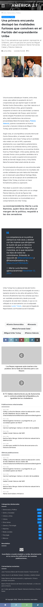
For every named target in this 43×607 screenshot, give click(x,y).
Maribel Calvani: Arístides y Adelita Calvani (27, 575)
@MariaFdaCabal (25, 258)
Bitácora (5, 538)
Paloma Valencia (32, 333)
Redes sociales (7, 532)
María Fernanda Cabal (21, 329)
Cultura (5, 519)
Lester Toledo (16, 306)
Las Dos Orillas (7, 51)
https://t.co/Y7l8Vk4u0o (17, 263)
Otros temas (7, 522)
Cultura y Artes (7, 516)
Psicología (6, 535)
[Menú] (3, 5)
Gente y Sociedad (8, 513)
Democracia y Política (13, 13)
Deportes (6, 528)
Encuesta (32, 324)
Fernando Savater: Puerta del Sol (28, 572)
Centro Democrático (16, 324)
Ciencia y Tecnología (9, 525)
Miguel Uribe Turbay (13, 333)
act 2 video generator (8, 589)
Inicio (4, 13)
